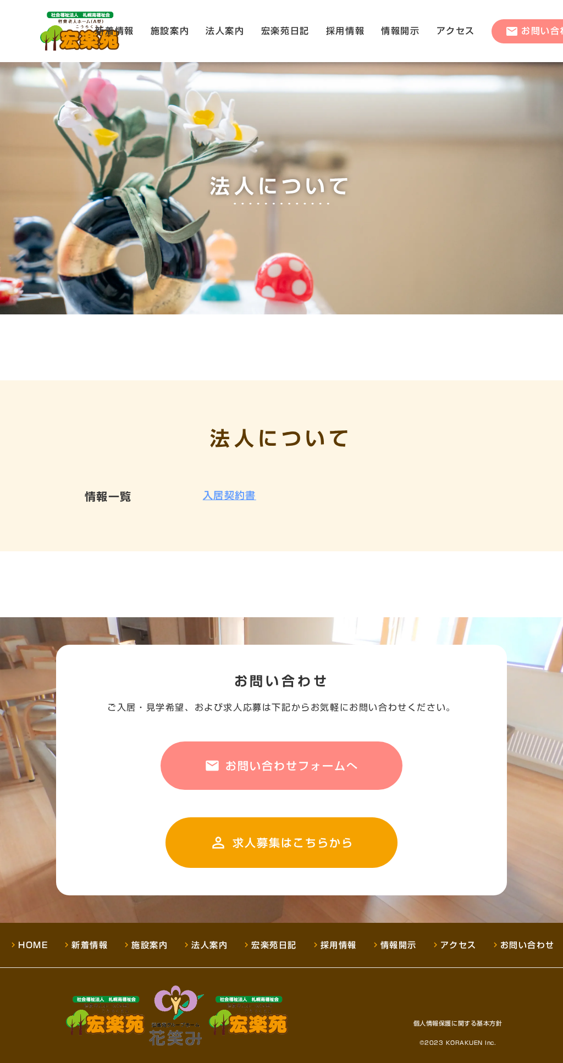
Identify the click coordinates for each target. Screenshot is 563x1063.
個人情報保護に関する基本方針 (458, 1024)
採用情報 (345, 31)
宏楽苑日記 (285, 31)
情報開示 (400, 31)
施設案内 (170, 31)
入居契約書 (229, 495)
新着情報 (114, 31)
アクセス (456, 31)
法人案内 (225, 31)
